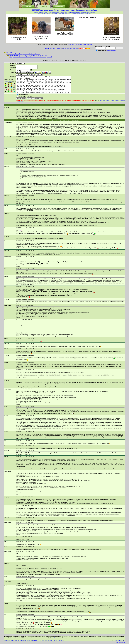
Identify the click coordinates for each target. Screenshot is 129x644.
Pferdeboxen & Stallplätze (74, 12)
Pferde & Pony (52, 10)
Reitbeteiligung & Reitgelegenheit (88, 12)
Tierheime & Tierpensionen (52, 13)
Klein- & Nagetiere (61, 10)
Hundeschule (68, 13)
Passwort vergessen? (111, 50)
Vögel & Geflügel (70, 10)
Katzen (10, 640)
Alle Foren (9, 52)
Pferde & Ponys (16, 640)
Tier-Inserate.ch (118, 640)
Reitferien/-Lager (63, 12)
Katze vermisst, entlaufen (53, 12)
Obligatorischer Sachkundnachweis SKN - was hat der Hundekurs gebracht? (31, 57)
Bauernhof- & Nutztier (38, 12)
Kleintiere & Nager (26, 640)
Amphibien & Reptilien (91, 10)
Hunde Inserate (35, 10)
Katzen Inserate (44, 10)
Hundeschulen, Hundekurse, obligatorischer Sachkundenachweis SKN (28, 55)
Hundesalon (61, 13)
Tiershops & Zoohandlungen (77, 13)
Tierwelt (45, 12)
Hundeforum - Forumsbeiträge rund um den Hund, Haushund (23, 54)
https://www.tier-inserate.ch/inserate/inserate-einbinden (80, 44)
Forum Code (8, 81)
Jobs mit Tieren (88, 13)
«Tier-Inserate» (36, 8)
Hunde (6, 640)
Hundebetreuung (41, 13)
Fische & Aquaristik (80, 10)
